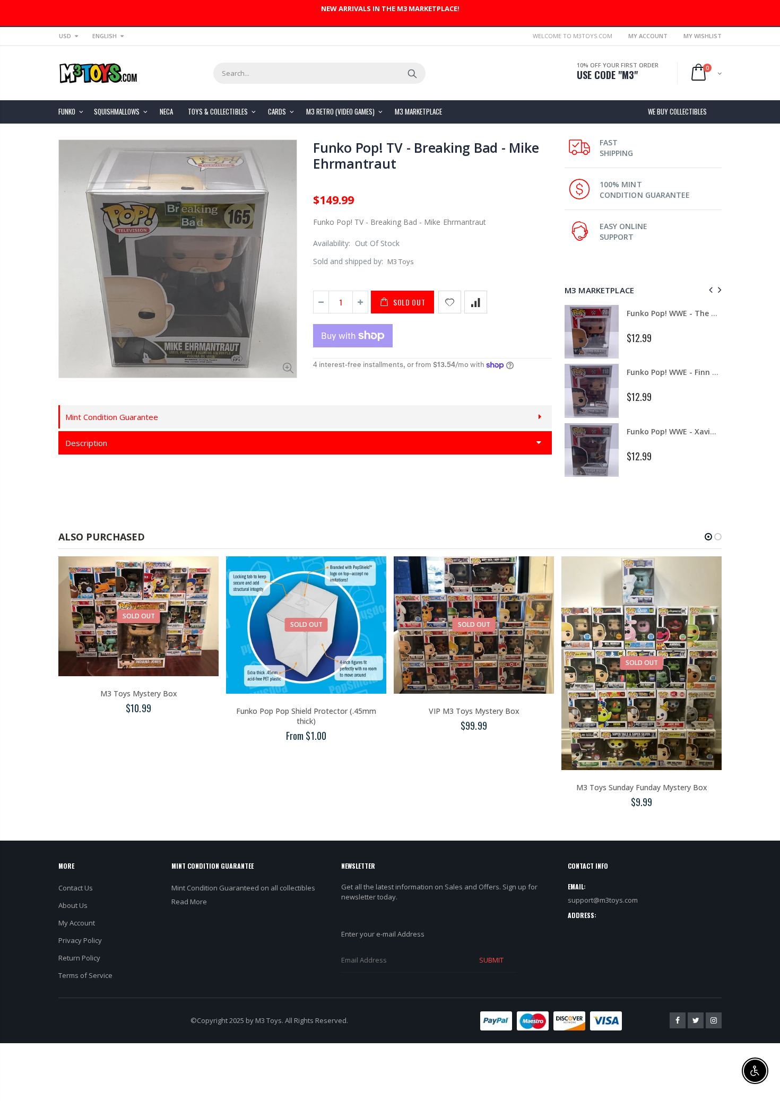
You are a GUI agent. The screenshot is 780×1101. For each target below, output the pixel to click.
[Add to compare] (475, 302)
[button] (708, 536)
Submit (491, 960)
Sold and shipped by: (348, 261)
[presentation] (709, 290)
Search (412, 73)
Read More (189, 901)
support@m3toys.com (603, 900)
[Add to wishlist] (449, 302)
